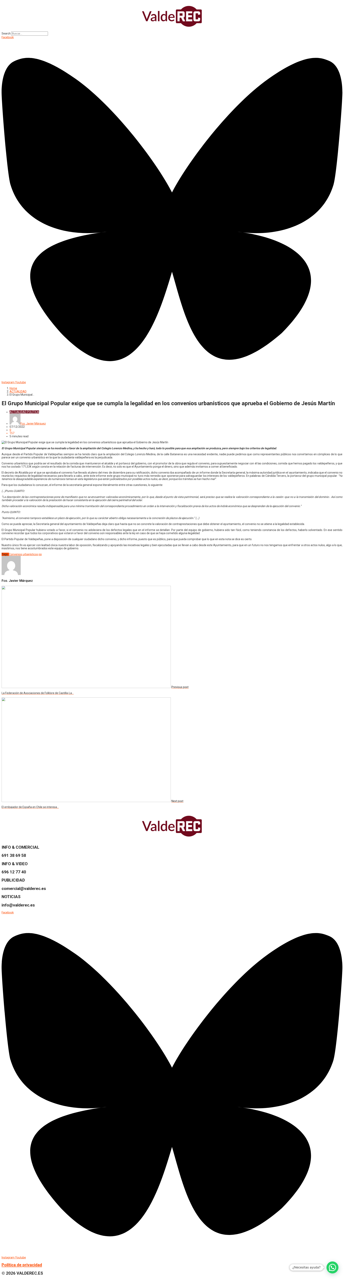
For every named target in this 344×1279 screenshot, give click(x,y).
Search (6, 33)
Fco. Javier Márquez (33, 423)
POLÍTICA (33, 412)
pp (40, 554)
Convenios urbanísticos (23, 554)
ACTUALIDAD (18, 391)
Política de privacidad (22, 1264)
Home (13, 388)
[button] (332, 1267)
